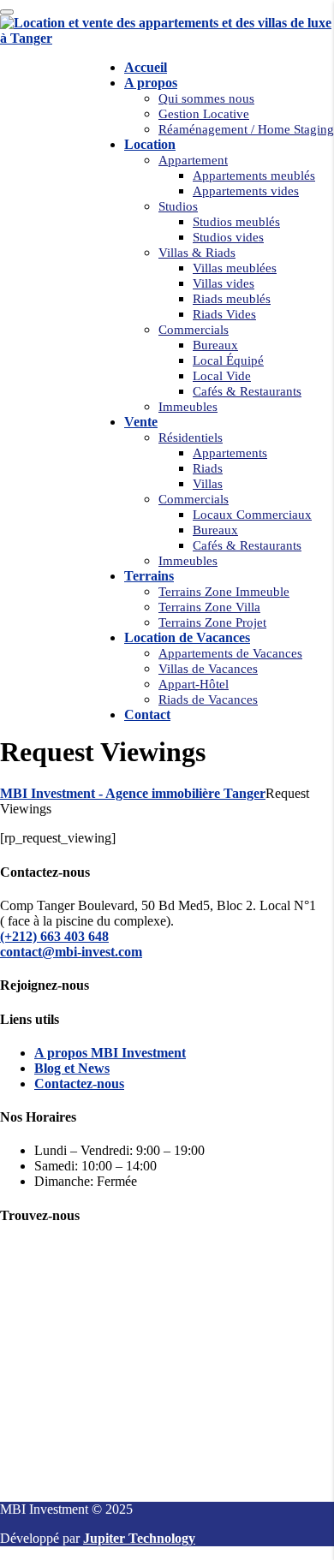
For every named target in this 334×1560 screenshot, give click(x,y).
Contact (147, 714)
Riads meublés (232, 299)
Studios (178, 206)
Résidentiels (190, 437)
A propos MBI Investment (110, 1052)
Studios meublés (236, 222)
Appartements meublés (254, 175)
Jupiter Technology (139, 1538)
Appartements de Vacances (230, 653)
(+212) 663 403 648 (54, 936)
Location (150, 144)
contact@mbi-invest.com (71, 951)
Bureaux (215, 345)
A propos (150, 82)
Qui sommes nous (206, 98)
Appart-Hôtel (193, 684)
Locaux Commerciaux (252, 514)
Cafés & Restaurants (247, 391)
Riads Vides (224, 314)
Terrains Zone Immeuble (223, 591)
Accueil (145, 67)
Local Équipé (228, 360)
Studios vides (228, 237)
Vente (141, 421)
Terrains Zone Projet (212, 622)
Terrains (149, 576)
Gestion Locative (203, 114)
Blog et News (72, 1068)
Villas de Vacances (208, 669)
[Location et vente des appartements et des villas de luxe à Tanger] (167, 38)
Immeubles (188, 407)
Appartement (193, 160)
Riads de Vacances (208, 699)
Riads (208, 468)
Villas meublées (235, 268)
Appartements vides (246, 191)
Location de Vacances (187, 637)
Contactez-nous (79, 1083)
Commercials (193, 329)
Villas (208, 484)
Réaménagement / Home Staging (246, 129)
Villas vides (223, 283)
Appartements (230, 453)
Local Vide (222, 376)
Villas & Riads (197, 252)
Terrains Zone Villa (209, 607)
